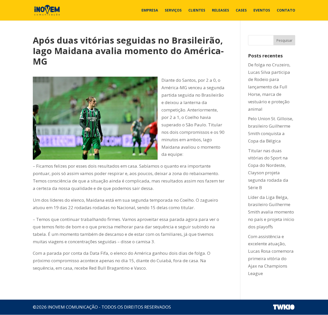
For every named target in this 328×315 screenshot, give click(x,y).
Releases (220, 10)
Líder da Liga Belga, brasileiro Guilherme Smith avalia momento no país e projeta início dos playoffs (271, 212)
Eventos (261, 10)
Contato (286, 10)
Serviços (173, 10)
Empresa (149, 10)
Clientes (196, 10)
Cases (241, 10)
